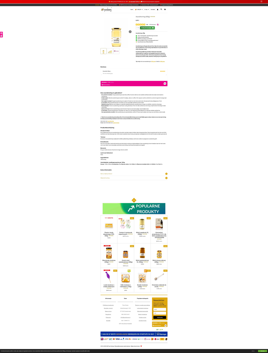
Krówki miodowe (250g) (142, 285)
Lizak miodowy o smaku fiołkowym (108, 285)
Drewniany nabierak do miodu (159, 285)
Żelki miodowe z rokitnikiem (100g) (125, 285)
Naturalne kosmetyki (142, 311)
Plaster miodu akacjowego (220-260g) (108, 234)
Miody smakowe (142, 314)
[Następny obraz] (130, 31)
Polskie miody (142, 317)
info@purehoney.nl (125, 317)
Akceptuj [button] (262, 351)
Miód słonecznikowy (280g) (159, 261)
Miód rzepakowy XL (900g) (142, 233)
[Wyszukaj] (161, 9)
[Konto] (157, 9)
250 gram (153, 61)
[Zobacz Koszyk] (165, 9)
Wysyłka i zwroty (108, 308)
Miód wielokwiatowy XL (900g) (142, 261)
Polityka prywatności (108, 305)
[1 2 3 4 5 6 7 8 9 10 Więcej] (138, 27)
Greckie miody (142, 320)
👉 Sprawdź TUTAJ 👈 (135, 1)
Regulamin (108, 314)
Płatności (108, 317)
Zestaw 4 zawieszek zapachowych (125, 233)
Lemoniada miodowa (142, 308)
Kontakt (108, 320)
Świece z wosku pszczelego (142, 305)
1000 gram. (162, 61)
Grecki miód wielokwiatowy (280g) (125, 261)
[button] (103, 51)
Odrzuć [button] (253, 351)
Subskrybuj (160, 317)
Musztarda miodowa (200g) (108, 261)
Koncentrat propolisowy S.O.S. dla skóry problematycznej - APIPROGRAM (159, 235)
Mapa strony (108, 311)
